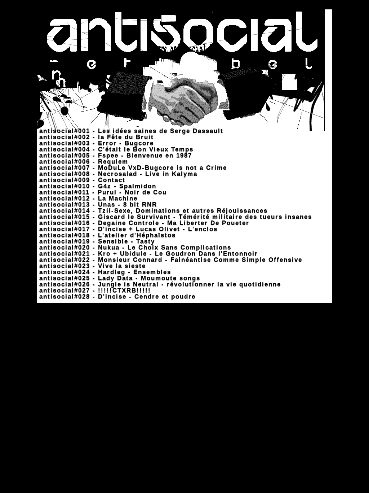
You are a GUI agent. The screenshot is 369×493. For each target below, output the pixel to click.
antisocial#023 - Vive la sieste (91, 265)
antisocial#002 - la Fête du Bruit (95, 137)
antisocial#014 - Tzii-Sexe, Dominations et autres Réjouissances (152, 210)
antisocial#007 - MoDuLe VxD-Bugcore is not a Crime (132, 167)
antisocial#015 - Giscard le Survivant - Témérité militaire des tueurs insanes (174, 216)
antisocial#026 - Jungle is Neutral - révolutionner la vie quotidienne (159, 284)
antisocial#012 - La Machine (87, 198)
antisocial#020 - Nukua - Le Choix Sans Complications (134, 247)
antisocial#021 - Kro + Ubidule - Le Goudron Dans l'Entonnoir (147, 253)
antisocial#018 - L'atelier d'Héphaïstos (106, 235)
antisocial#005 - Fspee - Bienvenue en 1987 (114, 155)
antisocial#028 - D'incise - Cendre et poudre (116, 296)
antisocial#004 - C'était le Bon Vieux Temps (115, 149)
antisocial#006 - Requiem (82, 161)
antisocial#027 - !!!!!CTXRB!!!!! (94, 290)
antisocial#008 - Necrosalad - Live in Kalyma (117, 173)
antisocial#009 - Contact (81, 179)
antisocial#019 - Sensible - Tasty (96, 241)
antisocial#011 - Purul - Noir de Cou (102, 192)
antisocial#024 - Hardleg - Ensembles (104, 272)
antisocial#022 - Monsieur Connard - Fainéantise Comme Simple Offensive (169, 259)
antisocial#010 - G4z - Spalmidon (96, 186)
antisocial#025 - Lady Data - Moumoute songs (118, 278)
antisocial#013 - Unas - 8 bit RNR (97, 204)
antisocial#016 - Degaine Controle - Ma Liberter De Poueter (143, 222)
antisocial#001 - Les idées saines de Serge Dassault (130, 130)
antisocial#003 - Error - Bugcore (95, 143)
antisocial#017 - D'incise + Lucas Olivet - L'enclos (127, 229)
